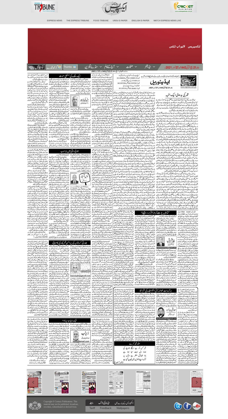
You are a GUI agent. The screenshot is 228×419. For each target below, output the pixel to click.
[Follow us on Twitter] (178, 406)
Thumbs (68, 67)
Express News (54, 20)
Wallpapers (122, 408)
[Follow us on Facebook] (187, 406)
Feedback (106, 408)
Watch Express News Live (167, 20)
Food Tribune (100, 20)
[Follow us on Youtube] (196, 406)
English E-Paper (140, 20)
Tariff (92, 408)
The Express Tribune (77, 20)
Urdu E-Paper (120, 20)
